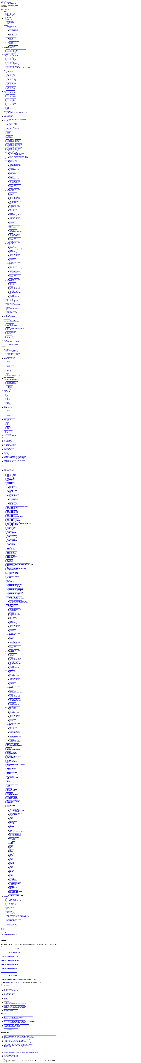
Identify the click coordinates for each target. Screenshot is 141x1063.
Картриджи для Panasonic (12, 64)
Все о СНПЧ (7, 349)
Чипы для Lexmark (11, 98)
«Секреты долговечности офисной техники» (15, 1041)
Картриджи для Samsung (12, 66)
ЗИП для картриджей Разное (13, 151)
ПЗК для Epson (10, 22)
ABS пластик (9, 108)
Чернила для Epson (11, 37)
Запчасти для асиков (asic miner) (11, 321)
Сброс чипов (9, 385)
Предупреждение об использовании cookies (14, 457)
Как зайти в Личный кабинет (11, 443)
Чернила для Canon (11, 31)
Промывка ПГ (7, 404)
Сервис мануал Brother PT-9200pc (10, 964)
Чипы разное (9, 106)
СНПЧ (5, 12)
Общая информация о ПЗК (13, 375)
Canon (8, 361)
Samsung (8, 371)
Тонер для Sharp (10, 87)
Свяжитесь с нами (8, 462)
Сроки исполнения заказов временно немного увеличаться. (18, 1016)
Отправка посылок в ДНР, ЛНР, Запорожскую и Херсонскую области (21, 1052)
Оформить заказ (14, 934)
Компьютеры (7, 319)
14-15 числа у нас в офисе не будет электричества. (16, 1024)
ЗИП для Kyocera (10, 226)
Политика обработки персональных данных (15, 456)
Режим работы (7, 454)
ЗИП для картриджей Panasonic (14, 144)
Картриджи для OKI (11, 63)
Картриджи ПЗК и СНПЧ (15, 154)
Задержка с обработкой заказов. (11, 1018)
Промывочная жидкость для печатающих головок (18, 113)
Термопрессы (9, 135)
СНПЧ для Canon (10, 14)
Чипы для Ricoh (10, 102)
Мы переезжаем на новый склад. (12, 1025)
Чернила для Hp (10, 42)
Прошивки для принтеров (10, 313)
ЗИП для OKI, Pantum (11, 160)
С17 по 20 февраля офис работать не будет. (14, 1022)
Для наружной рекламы (9, 316)
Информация (4, 437)
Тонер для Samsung (11, 86)
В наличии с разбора (9, 1054)
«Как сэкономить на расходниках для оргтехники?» (16, 1045)
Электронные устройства (12, 341)
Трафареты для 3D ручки (10, 435)
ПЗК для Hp (9, 23)
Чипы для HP (9, 95)
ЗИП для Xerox (10, 280)
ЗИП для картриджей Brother (13, 139)
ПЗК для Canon (10, 21)
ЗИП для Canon (10, 190)
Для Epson (9, 315)
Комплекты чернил (14, 30)
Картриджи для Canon (12, 50)
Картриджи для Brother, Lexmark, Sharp (16, 49)
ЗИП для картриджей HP (12, 141)
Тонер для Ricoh (10, 84)
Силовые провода (10, 332)
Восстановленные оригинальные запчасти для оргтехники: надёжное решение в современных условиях (30, 1035)
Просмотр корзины (5, 934)
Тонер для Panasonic (11, 83)
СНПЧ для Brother (11, 13)
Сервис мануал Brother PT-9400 (9, 968)
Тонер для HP (9, 76)
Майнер (8, 327)
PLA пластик (9, 109)
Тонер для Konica (10, 78)
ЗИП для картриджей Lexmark (14, 143)
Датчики (11, 176)
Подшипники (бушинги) (15, 231)
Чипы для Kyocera (11, 96)
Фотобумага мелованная (12, 125)
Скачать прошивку (8, 430)
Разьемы (8, 329)
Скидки (5, 450)
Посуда (8, 133)
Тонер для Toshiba (10, 88)
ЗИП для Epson (10, 207)
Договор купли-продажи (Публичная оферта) (15, 458)
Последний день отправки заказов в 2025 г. (14, 1017)
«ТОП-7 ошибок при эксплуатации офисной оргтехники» (18, 1036)
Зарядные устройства (11, 301)
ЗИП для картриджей (9, 137)
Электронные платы (14, 170)
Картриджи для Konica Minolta (14, 60)
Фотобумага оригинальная (13, 127)
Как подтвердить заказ (9, 445)
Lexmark (8, 367)
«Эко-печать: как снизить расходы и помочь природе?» (17, 1039)
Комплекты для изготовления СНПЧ (18, 156)
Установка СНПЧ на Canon (13, 351)
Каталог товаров (5, 9)
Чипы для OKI (10, 99)
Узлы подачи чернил (14, 181)
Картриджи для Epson (11, 51)
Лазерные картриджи (9, 54)
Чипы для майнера (11, 336)
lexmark (8, 426)
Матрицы (8, 305)
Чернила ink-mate (10, 357)
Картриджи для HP (11, 53)
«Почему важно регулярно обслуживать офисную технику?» (19, 1044)
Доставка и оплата (8, 440)
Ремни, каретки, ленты (15, 214)
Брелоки (8, 131)
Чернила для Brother (11, 26)
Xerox (7, 374)
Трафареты (9, 333)
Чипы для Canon (10, 92)
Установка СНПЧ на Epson (13, 353)
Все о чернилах (7, 355)
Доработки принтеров (12, 379)
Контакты (6, 452)
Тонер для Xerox (10, 90)
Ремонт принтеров (11, 383)
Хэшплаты (9, 335)
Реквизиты (6, 453)
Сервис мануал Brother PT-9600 (9, 972)
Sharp (7, 373)
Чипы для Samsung (11, 103)
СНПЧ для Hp (10, 17)
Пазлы (8, 132)
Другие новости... (10, 1029)
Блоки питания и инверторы (13, 304)
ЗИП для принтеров (9, 158)
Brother (8, 359)
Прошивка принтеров (11, 382)
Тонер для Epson (10, 75)
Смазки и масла (10, 115)
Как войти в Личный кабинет (11, 1055)
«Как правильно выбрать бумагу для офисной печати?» (17, 1043)
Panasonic (8, 370)
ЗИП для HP (9, 243)
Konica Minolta (10, 365)
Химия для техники (8, 111)
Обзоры (5, 390)
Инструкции (4, 346)
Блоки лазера (12, 173)
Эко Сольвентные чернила (13, 317)
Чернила (6, 25)
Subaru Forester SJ (13, 344)
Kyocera (8, 366)
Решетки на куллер (11, 331)
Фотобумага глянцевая (12, 123)
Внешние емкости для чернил (16, 153)
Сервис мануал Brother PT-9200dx (10, 960)
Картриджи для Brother (12, 55)
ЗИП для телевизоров (9, 303)
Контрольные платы (11, 325)
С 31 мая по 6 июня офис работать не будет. (14, 1020)
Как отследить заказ (9, 448)
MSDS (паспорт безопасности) (11, 461)
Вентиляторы (9, 324)
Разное (11, 162)
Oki (7, 369)
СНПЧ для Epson (10, 15)
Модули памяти (13, 247)
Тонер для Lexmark (11, 80)
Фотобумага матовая (11, 124)
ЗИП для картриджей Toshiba (13, 148)
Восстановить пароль (9, 470)
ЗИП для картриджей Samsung (14, 147)
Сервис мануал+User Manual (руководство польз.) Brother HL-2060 (18, 979)
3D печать (6, 107)
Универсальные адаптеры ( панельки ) (16, 119)
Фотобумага (7, 120)
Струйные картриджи (9, 47)
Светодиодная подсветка (12, 308)
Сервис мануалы (8, 407)
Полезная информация (12, 381)
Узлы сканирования (14, 182)
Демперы (11, 211)
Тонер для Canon (10, 74)
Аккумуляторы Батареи (12, 300)
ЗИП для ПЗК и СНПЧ (12, 152)
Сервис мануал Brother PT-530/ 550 (10, 956)
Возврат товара (7, 449)
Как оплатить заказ (8, 447)
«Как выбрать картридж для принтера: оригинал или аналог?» (19, 1037)
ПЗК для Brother (10, 19)
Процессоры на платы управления (15, 328)
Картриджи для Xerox (11, 68)
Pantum (8, 399)
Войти (5, 467)
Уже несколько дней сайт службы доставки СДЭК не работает (19, 1021)
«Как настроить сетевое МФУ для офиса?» (14, 1040)
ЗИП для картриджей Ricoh (13, 145)
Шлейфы (11, 168)
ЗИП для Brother (10, 172)
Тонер (5, 70)
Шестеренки (12, 166)
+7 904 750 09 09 (11, 3)
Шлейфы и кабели (11, 311)
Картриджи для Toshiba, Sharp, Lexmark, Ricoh (18, 67)
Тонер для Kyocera (11, 79)
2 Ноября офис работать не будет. (12, 1026)
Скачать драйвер (8, 419)
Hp (7, 363)
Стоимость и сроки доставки (11, 1056)
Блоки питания (13, 161)
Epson (7, 362)
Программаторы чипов (12, 117)
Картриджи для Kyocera (12, 62)
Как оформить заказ (8, 441)
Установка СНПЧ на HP (12, 354)
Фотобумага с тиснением (12, 128)
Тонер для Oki (10, 82)
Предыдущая (9, 982)
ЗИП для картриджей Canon (13, 140)
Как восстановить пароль (10, 444)
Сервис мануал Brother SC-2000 (9, 975)
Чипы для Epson (10, 94)
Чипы (5, 91)
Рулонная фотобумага (11, 121)
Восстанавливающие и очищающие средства (17, 112)
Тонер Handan (9, 71)
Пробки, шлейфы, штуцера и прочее (18, 157)
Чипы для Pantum (10, 100)
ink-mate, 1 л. (12, 27)
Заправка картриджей (9, 358)
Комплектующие (10, 320)
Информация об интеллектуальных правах (14, 460)
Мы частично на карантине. (11, 1028)
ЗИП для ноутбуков (8, 299)
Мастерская (6, 378)
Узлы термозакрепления (15, 165)
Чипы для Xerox (10, 104)
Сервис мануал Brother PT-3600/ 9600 (10, 952)
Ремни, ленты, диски (14, 178)
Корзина (3, 929)
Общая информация (11, 350)
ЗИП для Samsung (10, 263)
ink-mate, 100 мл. (13, 29)
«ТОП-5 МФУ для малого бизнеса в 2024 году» (15, 1046)
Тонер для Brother (10, 72)
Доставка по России (6, 2)
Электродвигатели (14, 169)
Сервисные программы (9, 418)
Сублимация (7, 129)
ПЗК (5, 18)
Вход (2, 465)
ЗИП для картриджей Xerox (13, 149)
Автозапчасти (9, 342)
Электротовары (7, 339)
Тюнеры (8, 309)
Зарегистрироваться (9, 469)
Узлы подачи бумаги (14, 164)
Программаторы (8, 116)
